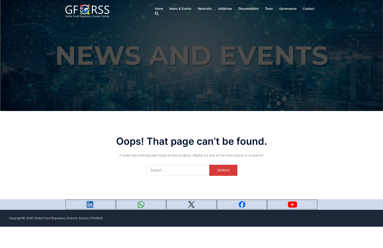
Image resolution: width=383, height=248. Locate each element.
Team (269, 8)
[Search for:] (177, 170)
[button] (157, 13)
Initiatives (225, 8)
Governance (288, 8)
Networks (205, 8)
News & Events (180, 8)
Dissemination (248, 8)
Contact (308, 8)
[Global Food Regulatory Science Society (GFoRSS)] (87, 11)
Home (159, 8)
